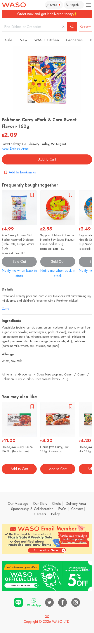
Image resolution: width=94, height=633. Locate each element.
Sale (8, 40)
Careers (40, 514)
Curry (5, 308)
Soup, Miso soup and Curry (54, 374)
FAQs (62, 508)
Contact (77, 508)
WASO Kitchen (46, 40)
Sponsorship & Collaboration (32, 508)
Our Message (18, 503)
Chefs (56, 503)
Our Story (40, 503)
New (23, 40)
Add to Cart (47, 159)
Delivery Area (76, 503)
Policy (55, 514)
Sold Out (19, 261)
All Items (7, 374)
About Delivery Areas (15, 148)
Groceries (74, 40)
